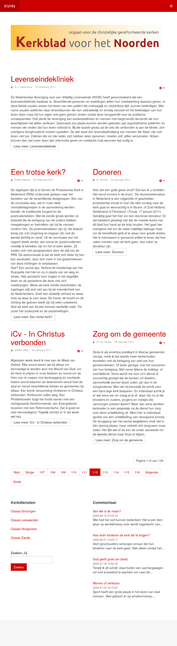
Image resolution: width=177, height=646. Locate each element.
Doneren (107, 171)
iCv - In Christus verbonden (38, 337)
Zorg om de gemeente (129, 333)
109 (63, 472)
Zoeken (19, 567)
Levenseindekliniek (42, 78)
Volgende (151, 472)
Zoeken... (17, 553)
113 (105, 472)
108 (52, 472)
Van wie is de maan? (107, 511)
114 (116, 472)
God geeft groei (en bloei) (110, 559)
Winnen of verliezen (106, 583)
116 (137, 472)
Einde (17, 482)
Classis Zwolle (20, 538)
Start (17, 472)
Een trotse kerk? (38, 171)
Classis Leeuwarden (24, 520)
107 (42, 472)
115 (126, 472)
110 (73, 472)
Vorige (29, 472)
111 (84, 472)
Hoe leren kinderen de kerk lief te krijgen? (121, 535)
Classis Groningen (23, 511)
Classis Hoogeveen (24, 529)
